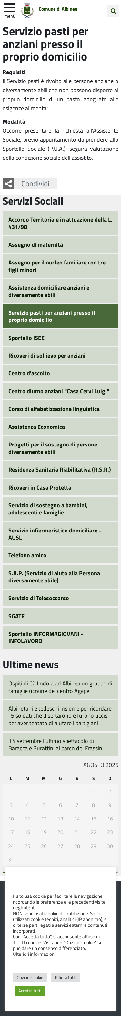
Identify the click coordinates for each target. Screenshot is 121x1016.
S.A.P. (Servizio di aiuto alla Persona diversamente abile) (54, 577)
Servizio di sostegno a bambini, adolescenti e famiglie (48, 509)
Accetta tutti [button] (30, 990)
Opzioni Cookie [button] (30, 977)
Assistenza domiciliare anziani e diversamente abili (48, 291)
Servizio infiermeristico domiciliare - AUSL (54, 534)
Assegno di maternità (35, 244)
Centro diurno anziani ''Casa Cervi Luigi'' (58, 391)
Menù (9, 16)
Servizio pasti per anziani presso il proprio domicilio (51, 316)
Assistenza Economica (36, 426)
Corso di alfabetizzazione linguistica (54, 409)
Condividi (35, 183)
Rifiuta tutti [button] (65, 977)
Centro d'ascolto (29, 373)
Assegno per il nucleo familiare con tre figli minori (57, 266)
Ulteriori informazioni (34, 954)
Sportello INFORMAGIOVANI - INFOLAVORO (45, 637)
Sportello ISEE (26, 337)
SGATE (16, 616)
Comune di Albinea (58, 8)
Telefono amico (27, 555)
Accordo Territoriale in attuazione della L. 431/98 (60, 223)
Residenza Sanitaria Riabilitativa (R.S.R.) (59, 469)
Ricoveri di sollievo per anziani (47, 355)
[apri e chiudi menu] (9, 7)
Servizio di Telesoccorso (38, 598)
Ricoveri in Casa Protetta (39, 487)
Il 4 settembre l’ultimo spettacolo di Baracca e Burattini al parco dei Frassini (56, 744)
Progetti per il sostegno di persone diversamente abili (52, 448)
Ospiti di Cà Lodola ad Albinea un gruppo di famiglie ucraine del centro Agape (60, 687)
